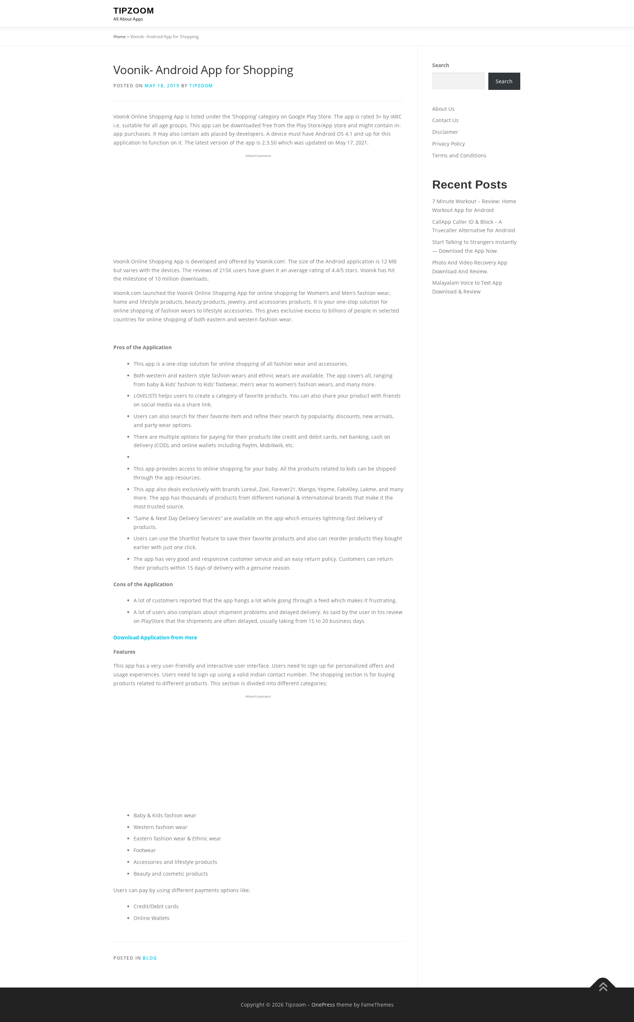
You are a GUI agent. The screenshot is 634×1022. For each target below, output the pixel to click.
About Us (443, 108)
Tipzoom (133, 10)
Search (440, 65)
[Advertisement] (258, 206)
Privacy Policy (448, 143)
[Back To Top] (603, 988)
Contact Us (445, 120)
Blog (150, 958)
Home (119, 36)
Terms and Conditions (459, 155)
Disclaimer (445, 131)
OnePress (323, 1004)
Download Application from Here (155, 637)
